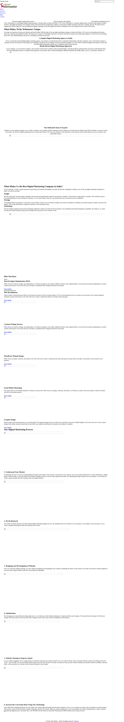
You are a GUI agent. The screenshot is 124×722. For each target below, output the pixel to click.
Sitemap (76, 721)
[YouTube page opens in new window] (53, 715)
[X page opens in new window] (48, 715)
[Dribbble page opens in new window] (51, 715)
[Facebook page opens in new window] (45, 715)
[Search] (104, 1)
